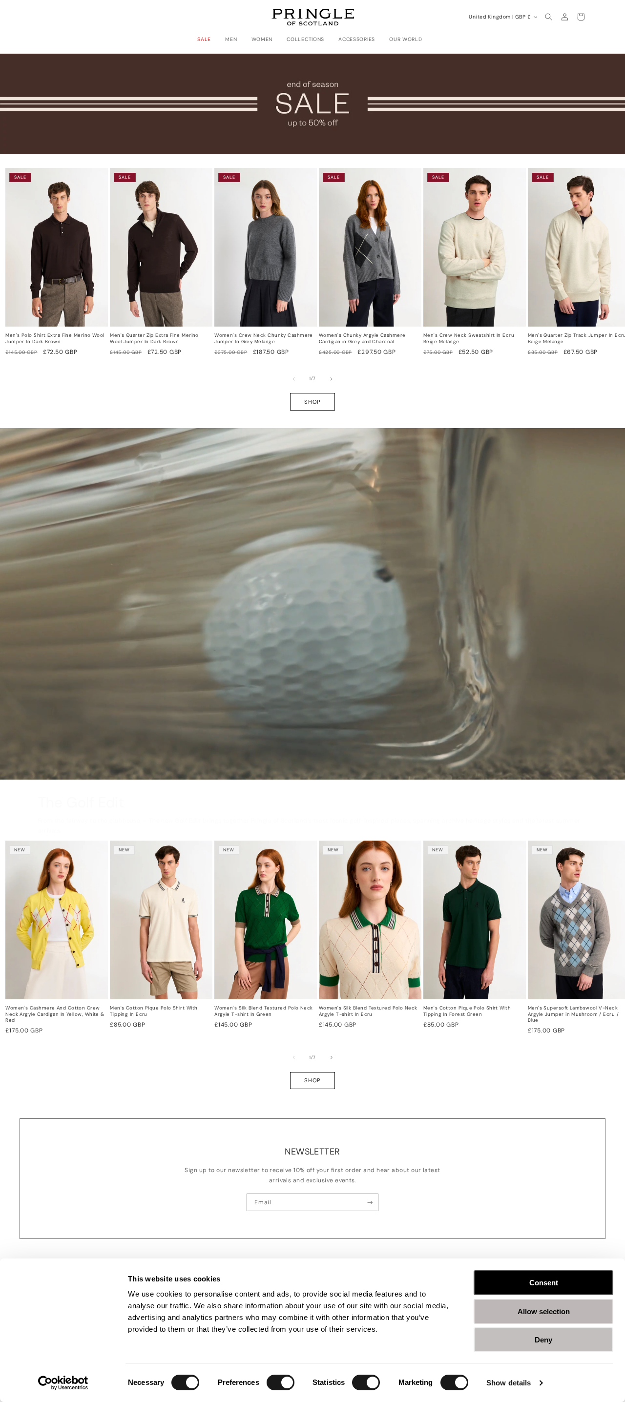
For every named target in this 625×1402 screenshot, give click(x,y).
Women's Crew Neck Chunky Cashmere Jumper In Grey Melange (263, 338)
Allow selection (544, 1311)
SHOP (312, 401)
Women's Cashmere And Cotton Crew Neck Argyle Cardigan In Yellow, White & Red (54, 1014)
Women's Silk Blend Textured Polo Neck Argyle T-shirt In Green (263, 1011)
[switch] (280, 1382)
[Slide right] (331, 379)
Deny (543, 1340)
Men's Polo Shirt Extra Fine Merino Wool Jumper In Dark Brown (54, 338)
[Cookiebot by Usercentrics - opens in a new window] (63, 1383)
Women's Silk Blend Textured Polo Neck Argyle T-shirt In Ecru (368, 1011)
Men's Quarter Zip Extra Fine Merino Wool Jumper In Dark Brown (154, 338)
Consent (543, 1282)
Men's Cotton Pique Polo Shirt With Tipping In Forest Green (467, 1011)
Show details (508, 1383)
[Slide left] (294, 379)
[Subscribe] (370, 1202)
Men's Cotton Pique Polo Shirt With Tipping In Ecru (153, 1011)
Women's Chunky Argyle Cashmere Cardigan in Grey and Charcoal (362, 338)
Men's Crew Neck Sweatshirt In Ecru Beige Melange (468, 338)
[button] (207, 39)
